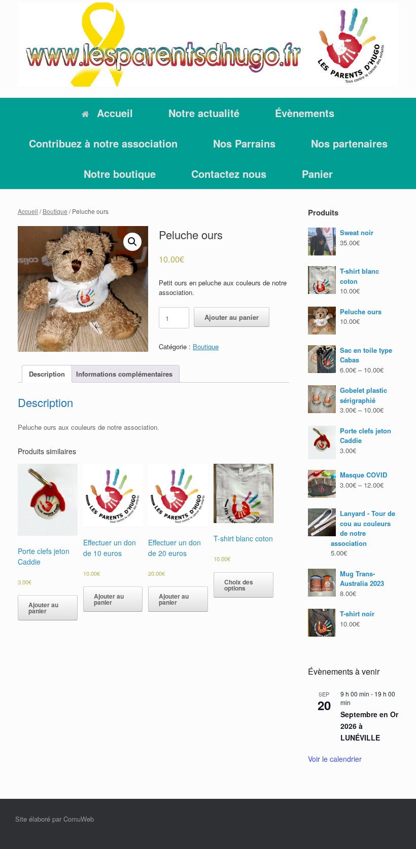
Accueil (115, 112)
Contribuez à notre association (103, 143)
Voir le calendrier (335, 759)
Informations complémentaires (124, 374)
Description (47, 374)
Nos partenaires (349, 143)
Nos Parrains (244, 143)
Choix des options (238, 585)
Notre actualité (203, 112)
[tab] (47, 374)
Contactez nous (228, 173)
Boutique (55, 211)
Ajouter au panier (231, 317)
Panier (317, 173)
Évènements (304, 112)
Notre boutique (120, 173)
